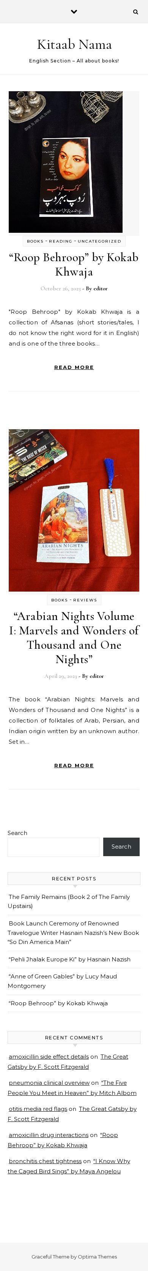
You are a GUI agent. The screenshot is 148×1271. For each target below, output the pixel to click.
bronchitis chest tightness (45, 1161)
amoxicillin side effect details (49, 1056)
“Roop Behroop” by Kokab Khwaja (74, 264)
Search (17, 832)
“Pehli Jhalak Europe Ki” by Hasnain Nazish (70, 959)
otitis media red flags (38, 1108)
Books (35, 241)
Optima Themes (97, 1257)
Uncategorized (99, 241)
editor (100, 288)
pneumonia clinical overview (49, 1082)
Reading (60, 241)
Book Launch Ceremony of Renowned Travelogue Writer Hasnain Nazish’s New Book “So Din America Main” (73, 932)
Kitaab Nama (74, 44)
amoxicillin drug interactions (48, 1135)
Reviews (85, 600)
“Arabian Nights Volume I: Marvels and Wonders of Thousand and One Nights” (74, 638)
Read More (74, 367)
